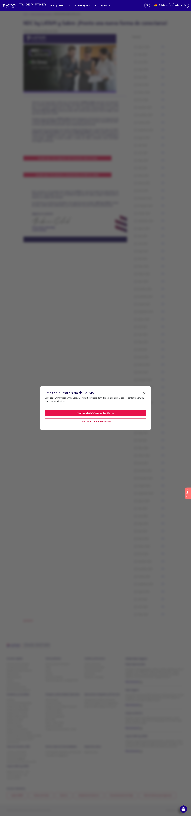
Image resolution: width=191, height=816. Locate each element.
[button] (183, 809)
